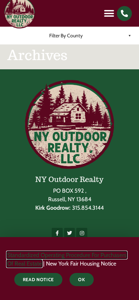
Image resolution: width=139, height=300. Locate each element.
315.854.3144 (88, 207)
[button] (109, 13)
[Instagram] (81, 233)
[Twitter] (69, 233)
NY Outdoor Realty (69, 179)
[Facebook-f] (57, 233)
